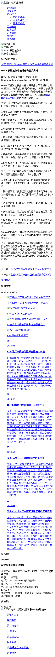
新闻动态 (11, 36)
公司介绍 (11, 11)
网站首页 (11, 8)
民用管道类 (19, 23)
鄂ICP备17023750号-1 (25, 590)
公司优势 (11, 29)
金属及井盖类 (20, 20)
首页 (3, 64)
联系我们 (11, 39)
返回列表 (6, 280)
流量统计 (41, 590)
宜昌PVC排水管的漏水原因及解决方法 (31, 269)
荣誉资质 (11, 32)
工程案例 (11, 26)
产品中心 (11, 14)
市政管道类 (19, 17)
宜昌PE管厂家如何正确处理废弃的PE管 (31, 274)
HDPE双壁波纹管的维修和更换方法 (34, 64)
